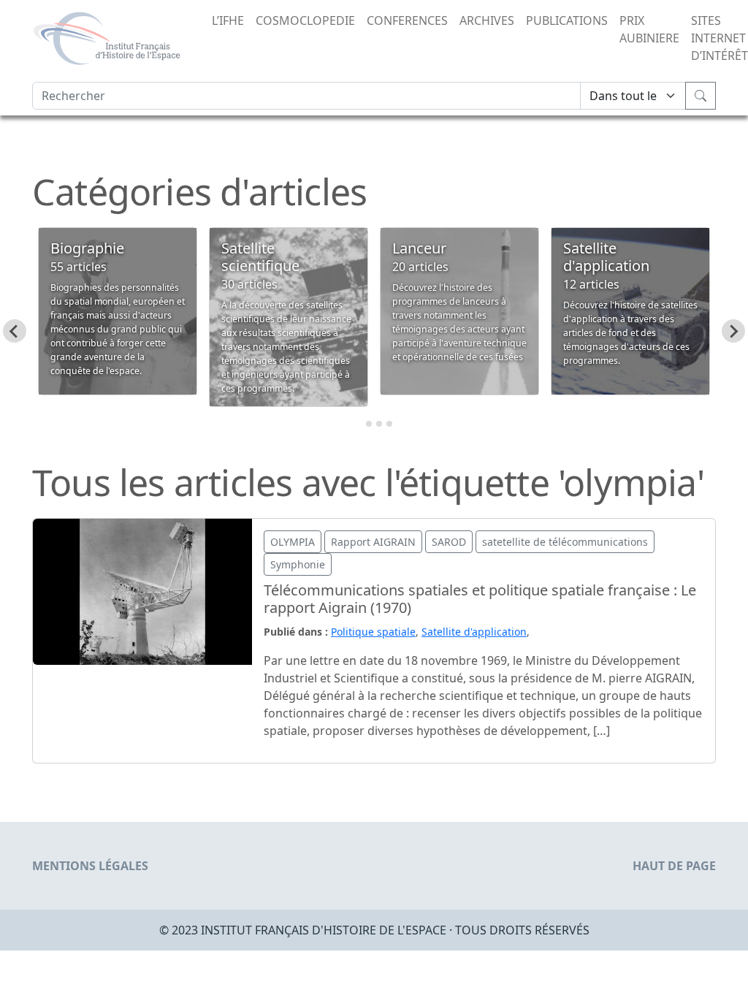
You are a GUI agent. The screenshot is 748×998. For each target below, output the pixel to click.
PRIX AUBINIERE (649, 29)
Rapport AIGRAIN (373, 542)
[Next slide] (733, 331)
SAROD (449, 542)
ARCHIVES (486, 20)
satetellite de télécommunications (565, 542)
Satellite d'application (474, 632)
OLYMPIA (292, 542)
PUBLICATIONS (567, 20)
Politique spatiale (373, 632)
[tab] (358, 424)
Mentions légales (90, 866)
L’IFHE (228, 20)
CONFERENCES (407, 20)
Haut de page (674, 866)
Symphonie (297, 564)
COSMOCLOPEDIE (305, 20)
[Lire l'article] (142, 590)
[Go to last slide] (14, 331)
